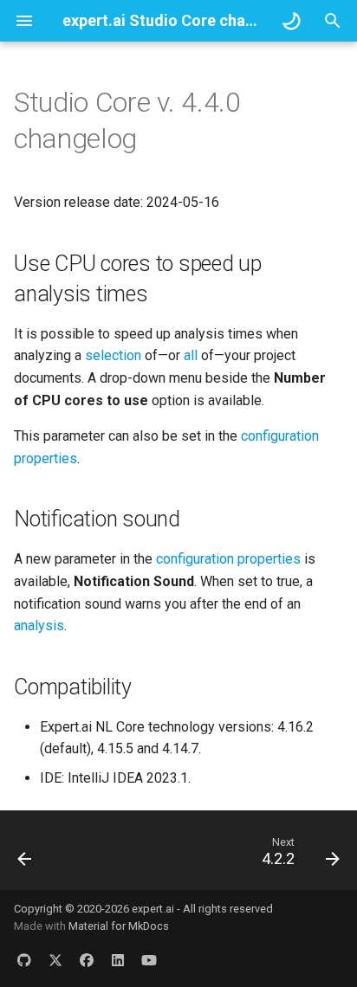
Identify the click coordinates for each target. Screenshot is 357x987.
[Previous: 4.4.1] (25, 855)
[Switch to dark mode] (291, 20)
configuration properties (228, 559)
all (191, 355)
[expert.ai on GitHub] (24, 959)
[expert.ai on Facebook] (87, 959)
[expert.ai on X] (55, 959)
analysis (39, 625)
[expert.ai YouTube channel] (149, 959)
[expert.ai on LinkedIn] (118, 959)
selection (113, 355)
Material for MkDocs (118, 925)
